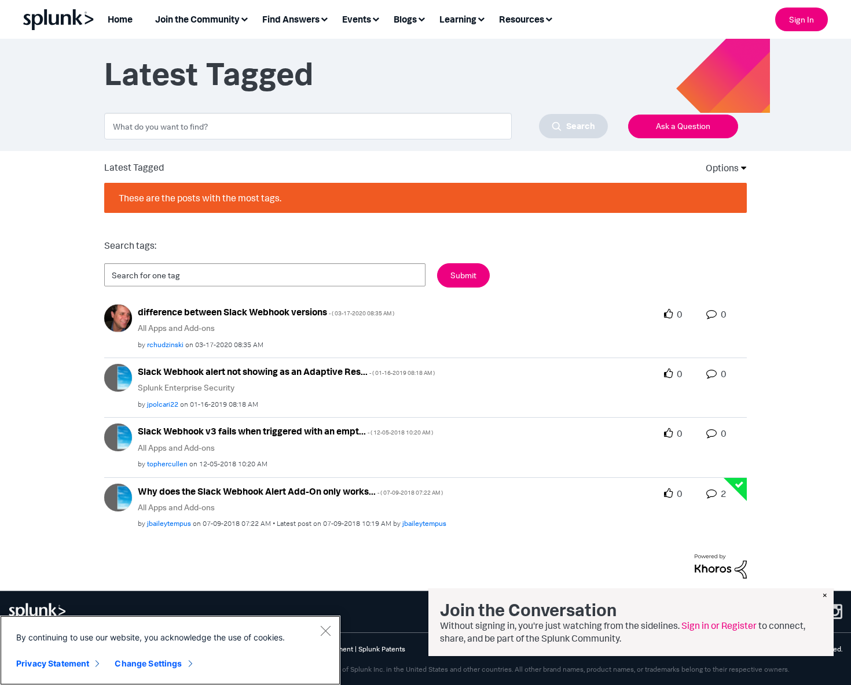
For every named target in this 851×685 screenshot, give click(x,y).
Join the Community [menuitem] (197, 19)
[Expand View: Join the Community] (244, 18)
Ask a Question (683, 126)
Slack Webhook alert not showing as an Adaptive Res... (286, 371)
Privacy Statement (52, 663)
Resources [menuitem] (521, 19)
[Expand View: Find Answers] (324, 18)
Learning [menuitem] (457, 19)
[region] (170, 650)
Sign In (801, 19)
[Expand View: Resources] (549, 18)
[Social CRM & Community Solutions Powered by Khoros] (721, 565)
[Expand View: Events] (376, 18)
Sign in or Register (719, 625)
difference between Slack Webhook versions (266, 312)
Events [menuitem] (356, 19)
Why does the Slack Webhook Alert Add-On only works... (290, 491)
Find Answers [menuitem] (291, 19)
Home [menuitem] (120, 19)
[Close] (325, 630)
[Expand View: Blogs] (421, 18)
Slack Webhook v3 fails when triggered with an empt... (285, 431)
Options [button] (718, 168)
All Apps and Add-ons (176, 328)
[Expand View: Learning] (481, 18)
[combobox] (356, 126)
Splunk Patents (381, 649)
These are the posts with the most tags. (200, 198)
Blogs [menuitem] (405, 19)
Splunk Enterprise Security (186, 387)
